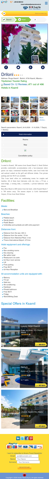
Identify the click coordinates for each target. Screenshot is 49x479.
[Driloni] (24, 44)
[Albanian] (24, 475)
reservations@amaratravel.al (31, 4)
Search (9, 19)
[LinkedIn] (18, 438)
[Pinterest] (31, 438)
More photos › (42, 118)
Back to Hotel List (40, 13)
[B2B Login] (32, 7)
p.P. (40, 344)
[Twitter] (22, 438)
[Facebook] (27, 438)
